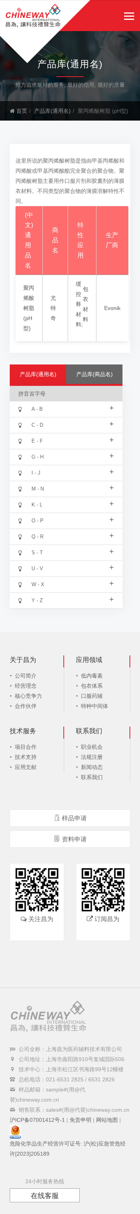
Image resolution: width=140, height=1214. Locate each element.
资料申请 (74, 839)
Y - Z (73, 599)
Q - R (73, 535)
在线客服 (45, 1196)
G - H (73, 455)
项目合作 (26, 747)
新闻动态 (92, 767)
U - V (73, 567)
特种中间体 (94, 706)
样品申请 (74, 818)
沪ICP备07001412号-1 (37, 1120)
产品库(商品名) (94, 374)
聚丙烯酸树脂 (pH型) (28, 308)
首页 (21, 111)
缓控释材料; (79, 304)
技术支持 (26, 757)
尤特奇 (53, 308)
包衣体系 (92, 686)
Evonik (112, 308)
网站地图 (107, 1120)
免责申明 (80, 1120)
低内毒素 (92, 676)
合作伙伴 (26, 706)
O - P (73, 519)
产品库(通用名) (52, 111)
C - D (73, 423)
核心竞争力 (28, 696)
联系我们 (92, 777)
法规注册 (92, 757)
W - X (73, 583)
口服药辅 (92, 696)
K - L (73, 503)
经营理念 (26, 686)
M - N (73, 487)
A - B (73, 407)
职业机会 (92, 747)
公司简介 (26, 676)
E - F (73, 439)
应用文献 (26, 767)
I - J (73, 471)
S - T (73, 551)
